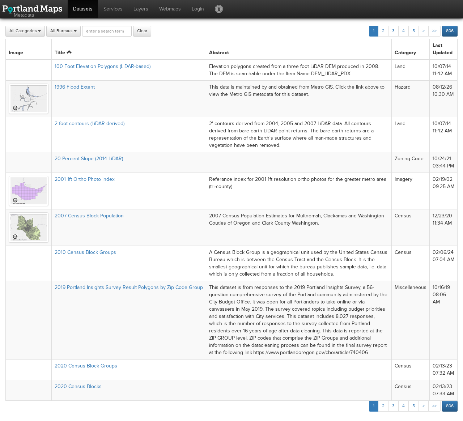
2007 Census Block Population (89, 216)
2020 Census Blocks (78, 386)
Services (113, 9)
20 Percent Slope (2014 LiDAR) (89, 159)
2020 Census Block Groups (86, 366)
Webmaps (170, 9)
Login (198, 9)
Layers (140, 9)
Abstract (219, 53)
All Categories (23, 31)
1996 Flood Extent (75, 87)
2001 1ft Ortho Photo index (85, 179)
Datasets (83, 9)
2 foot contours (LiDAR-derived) (89, 123)
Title (61, 53)
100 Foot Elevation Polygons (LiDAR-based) (102, 66)
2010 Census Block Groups (85, 252)
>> (434, 31)
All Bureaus (62, 31)
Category (405, 53)
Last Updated (443, 49)
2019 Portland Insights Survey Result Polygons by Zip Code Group (129, 287)
